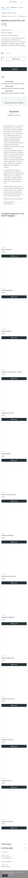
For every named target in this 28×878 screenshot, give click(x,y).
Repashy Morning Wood (7, 617)
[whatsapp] (8, 868)
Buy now (15, 69)
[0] (20, 1)
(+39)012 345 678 (5, 866)
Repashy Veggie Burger (7, 658)
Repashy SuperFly (6, 453)
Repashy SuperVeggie (7, 535)
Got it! (5, 875)
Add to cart (15, 59)
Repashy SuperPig (6, 331)
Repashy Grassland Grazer (8, 494)
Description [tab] (14, 112)
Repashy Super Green (7, 821)
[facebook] (1, 868)
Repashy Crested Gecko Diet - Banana (11, 372)
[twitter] (3, 868)
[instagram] (4, 868)
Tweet (8, 77)
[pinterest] (9, 868)
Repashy (3, 247)
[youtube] (6, 868)
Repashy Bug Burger (6, 290)
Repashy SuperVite (6, 780)
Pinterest (10, 77)
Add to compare (7, 63)
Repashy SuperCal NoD (7, 413)
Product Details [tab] (14, 115)
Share (6, 77)
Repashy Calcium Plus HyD (8, 576)
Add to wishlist (3, 63)
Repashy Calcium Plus (7, 739)
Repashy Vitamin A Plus (7, 699)
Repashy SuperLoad (6, 249)
